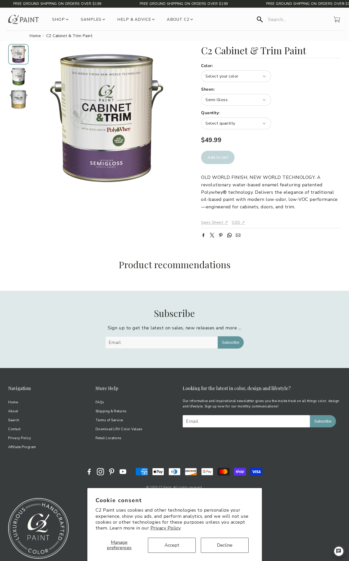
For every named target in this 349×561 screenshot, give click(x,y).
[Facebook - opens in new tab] (89, 471)
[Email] (238, 235)
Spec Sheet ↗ (214, 222)
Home (35, 36)
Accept (172, 545)
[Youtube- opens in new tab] (122, 471)
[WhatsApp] (229, 235)
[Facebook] (203, 235)
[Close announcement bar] (344, 4)
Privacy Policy (165, 528)
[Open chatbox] (339, 551)
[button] (289, 19)
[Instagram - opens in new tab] (100, 471)
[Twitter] (212, 235)
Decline (224, 545)
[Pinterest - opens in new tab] (111, 471)
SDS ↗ (238, 222)
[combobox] (236, 76)
